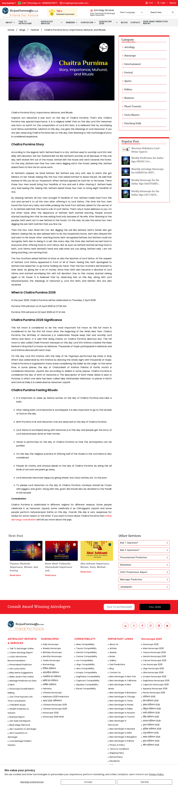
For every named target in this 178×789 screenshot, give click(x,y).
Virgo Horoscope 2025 (153, 668)
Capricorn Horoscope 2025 (156, 684)
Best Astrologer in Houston (122, 712)
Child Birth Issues (17, 704)
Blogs (22, 29)
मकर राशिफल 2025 (151, 736)
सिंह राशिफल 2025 (151, 716)
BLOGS (124, 22)
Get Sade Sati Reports (20, 721)
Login (162, 2)
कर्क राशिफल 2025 (151, 712)
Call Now (155, 607)
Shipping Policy (117, 753)
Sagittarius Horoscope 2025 (156, 680)
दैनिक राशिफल (49, 668)
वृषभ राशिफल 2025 (151, 704)
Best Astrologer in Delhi (121, 732)
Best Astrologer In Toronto (122, 716)
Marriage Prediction (131, 579)
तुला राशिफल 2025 (151, 724)
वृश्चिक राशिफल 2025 (152, 728)
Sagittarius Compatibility (88, 676)
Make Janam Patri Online (21, 676)
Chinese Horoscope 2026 (55, 708)
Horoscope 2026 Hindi (53, 716)
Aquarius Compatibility (87, 684)
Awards (113, 652)
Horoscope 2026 (51, 712)
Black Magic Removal (19, 725)
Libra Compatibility (85, 668)
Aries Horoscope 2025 (153, 648)
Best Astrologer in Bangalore (123, 736)
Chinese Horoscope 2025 (55, 704)
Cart (151, 2)
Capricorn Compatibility (87, 680)
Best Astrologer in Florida (121, 704)
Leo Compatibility (84, 660)
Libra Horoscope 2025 (153, 672)
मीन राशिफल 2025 (151, 745)
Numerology (49, 664)
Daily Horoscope (50, 644)
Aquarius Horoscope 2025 (155, 688)
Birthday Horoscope (52, 652)
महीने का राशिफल (50, 680)
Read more (15, 575)
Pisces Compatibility (86, 688)
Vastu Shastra (131, 115)
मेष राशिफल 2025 (151, 700)
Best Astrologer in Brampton (123, 692)
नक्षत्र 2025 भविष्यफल (52, 700)
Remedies (125, 564)
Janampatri (126, 587)
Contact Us (115, 672)
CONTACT (135, 22)
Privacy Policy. (156, 774)
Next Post (15, 536)
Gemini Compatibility (86, 652)
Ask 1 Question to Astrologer (22, 729)
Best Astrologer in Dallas (121, 708)
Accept (88, 782)
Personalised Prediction (133, 557)
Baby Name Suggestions (21, 672)
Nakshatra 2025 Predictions (56, 696)
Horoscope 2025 (151, 644)
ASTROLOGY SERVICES (47, 22)
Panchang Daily (132, 123)
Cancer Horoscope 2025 (154, 660)
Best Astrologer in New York (123, 676)
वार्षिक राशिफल (49, 684)
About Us (114, 644)
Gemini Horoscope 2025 (154, 656)
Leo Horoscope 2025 (152, 664)
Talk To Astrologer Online (21, 648)
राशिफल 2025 (149, 696)
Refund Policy (116, 757)
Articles (113, 648)
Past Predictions (117, 664)
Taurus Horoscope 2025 (154, 652)
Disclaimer (115, 761)
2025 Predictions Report (133, 572)
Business (129, 98)
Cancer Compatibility (86, 656)
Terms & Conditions (119, 749)
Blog (112, 668)
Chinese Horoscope (52, 692)
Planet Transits (132, 106)
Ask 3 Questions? (130, 550)
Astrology (129, 47)
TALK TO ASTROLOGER (25, 22)
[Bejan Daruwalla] (20, 12)
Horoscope (130, 55)
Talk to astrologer (119, 607)
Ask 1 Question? (129, 542)
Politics (128, 89)
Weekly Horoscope (52, 648)
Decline (145, 782)
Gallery (113, 660)
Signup (172, 3)
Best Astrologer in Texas (121, 700)
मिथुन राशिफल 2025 (152, 708)
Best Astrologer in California (123, 680)
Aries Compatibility (85, 644)
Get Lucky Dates (17, 668)
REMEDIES (70, 22)
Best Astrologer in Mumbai (122, 728)
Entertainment (132, 64)
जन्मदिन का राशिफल (52, 676)
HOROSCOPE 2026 (105, 22)
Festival (35, 29)
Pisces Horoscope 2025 (154, 692)
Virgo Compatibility (85, 664)
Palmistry (47, 688)
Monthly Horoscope (52, 656)
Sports (127, 81)
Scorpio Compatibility (86, 672)
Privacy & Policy (117, 745)
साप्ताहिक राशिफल (51, 672)
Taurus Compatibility (86, 648)
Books (112, 656)
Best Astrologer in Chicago (122, 696)
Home (11, 29)
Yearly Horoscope (51, 660)
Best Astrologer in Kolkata (122, 740)
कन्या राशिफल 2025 (152, 720)
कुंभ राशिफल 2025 (151, 740)
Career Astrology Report (21, 652)
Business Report (17, 716)
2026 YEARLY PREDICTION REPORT (155, 22)
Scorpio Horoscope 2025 (154, 676)
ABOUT (9, 22)
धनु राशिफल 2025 (151, 732)
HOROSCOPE (87, 22)
